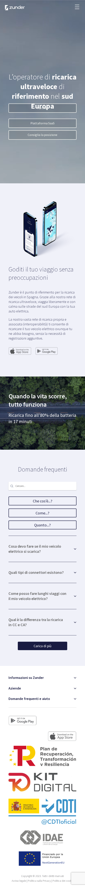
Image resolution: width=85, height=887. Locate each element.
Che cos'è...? (42, 500)
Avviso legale (19, 880)
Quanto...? (42, 524)
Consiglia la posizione (42, 135)
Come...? (42, 512)
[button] (77, 5)
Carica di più (42, 646)
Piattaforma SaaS (42, 123)
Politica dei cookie (63, 880)
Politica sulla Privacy (39, 880)
